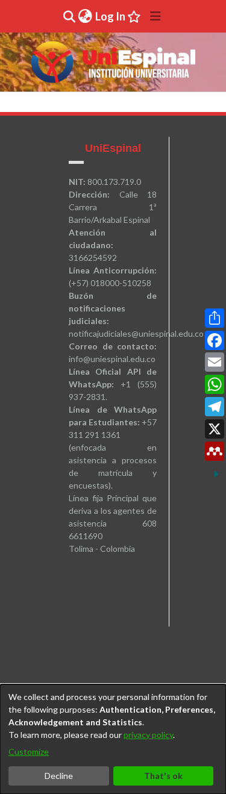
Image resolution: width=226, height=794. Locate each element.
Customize (28, 751)
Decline (59, 776)
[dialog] (113, 739)
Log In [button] (111, 16)
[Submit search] (69, 16)
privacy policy (148, 735)
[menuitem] (85, 16)
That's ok (163, 776)
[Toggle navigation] (155, 16)
